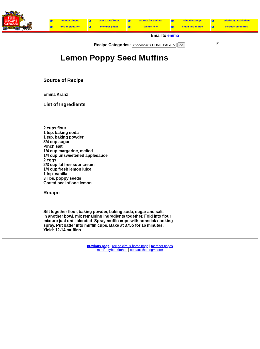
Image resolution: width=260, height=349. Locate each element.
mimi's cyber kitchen (112, 250)
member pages (162, 246)
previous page (98, 246)
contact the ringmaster (146, 250)
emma (173, 35)
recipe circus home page (130, 246)
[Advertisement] (237, 139)
